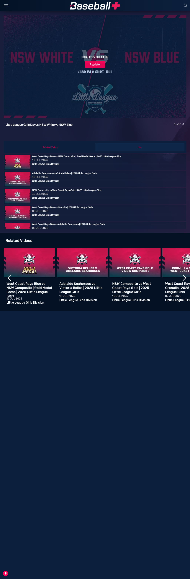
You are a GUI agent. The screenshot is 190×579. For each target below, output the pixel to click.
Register (95, 64)
